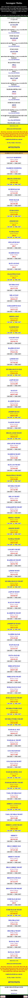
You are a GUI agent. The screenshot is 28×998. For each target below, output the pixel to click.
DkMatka (3, 996)
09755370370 (14, 147)
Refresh (14, 27)
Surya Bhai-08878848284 (14, 33)
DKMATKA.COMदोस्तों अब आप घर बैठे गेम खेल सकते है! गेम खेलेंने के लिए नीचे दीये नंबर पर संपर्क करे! (14, 134)
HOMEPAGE (14, 993)
